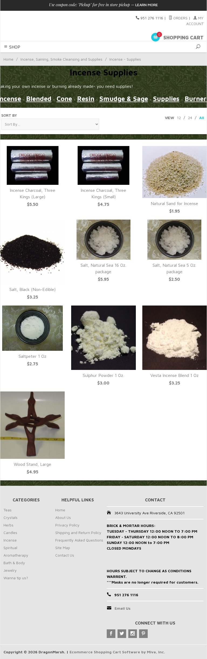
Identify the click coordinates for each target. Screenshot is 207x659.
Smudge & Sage (123, 98)
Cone (64, 98)
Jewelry (10, 570)
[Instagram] (132, 633)
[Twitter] (122, 633)
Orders (180, 18)
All (201, 117)
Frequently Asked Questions (79, 540)
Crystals (11, 517)
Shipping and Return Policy (78, 532)
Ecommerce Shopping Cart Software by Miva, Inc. (117, 652)
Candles (10, 532)
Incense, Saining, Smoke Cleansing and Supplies (61, 59)
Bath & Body (14, 562)
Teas (8, 510)
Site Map (62, 547)
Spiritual (10, 547)
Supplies (166, 98)
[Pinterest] (143, 633)
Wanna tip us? (16, 577)
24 (190, 117)
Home (8, 59)
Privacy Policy (67, 525)
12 (179, 117)
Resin (85, 98)
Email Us (122, 608)
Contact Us (64, 555)
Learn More (146, 4)
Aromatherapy (16, 555)
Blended (38, 98)
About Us (63, 517)
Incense (10, 540)
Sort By (9, 115)
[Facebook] (111, 633)
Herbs (8, 525)
